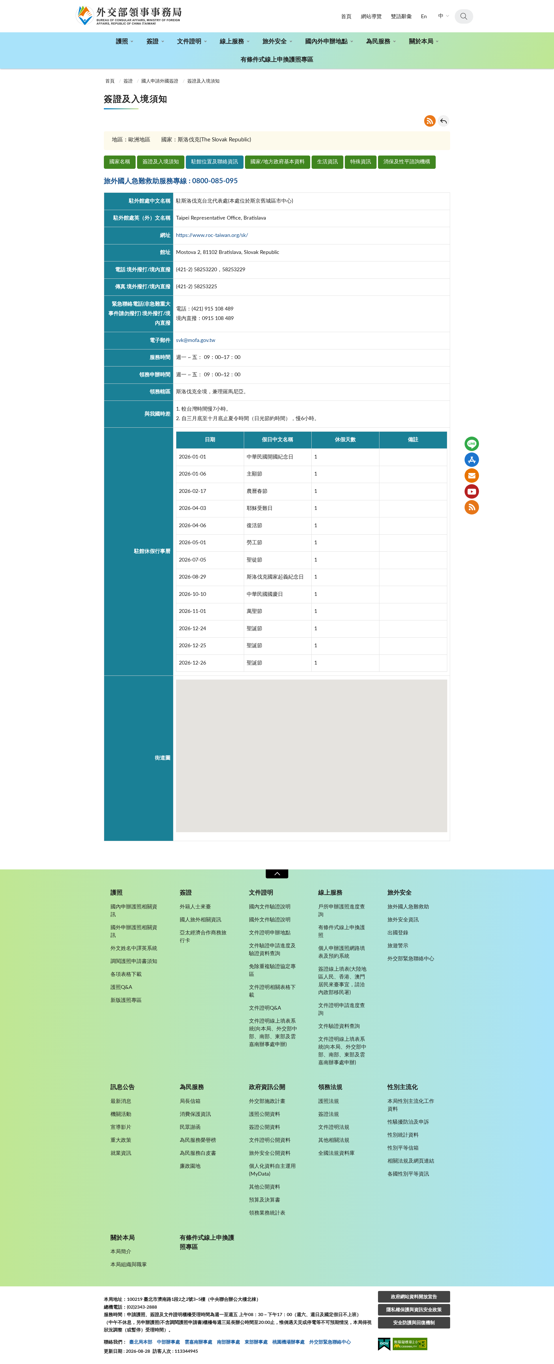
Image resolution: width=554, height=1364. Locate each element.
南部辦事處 (228, 1342)
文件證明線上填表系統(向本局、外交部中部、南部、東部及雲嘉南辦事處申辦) (273, 1033)
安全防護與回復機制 (414, 1322)
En (424, 16)
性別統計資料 (403, 1135)
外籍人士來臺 (195, 907)
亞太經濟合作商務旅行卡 (203, 936)
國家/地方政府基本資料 (277, 161)
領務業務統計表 (267, 1213)
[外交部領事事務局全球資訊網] (128, 15)
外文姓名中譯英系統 (134, 948)
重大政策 (121, 1140)
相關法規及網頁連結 (411, 1161)
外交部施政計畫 (267, 1101)
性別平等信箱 (403, 1148)
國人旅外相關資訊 (200, 920)
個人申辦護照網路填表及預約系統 (341, 952)
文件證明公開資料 (270, 1140)
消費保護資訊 (195, 1114)
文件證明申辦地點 (270, 932)
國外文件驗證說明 (270, 920)
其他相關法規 (333, 1140)
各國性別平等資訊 (408, 1174)
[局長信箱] (472, 475)
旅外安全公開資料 (270, 1153)
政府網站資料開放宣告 (414, 1296)
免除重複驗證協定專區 (272, 970)
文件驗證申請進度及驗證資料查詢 (272, 949)
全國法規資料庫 (336, 1153)
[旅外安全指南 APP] (472, 459)
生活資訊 (327, 161)
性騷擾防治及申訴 (408, 1122)
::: (3, 5)
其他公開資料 (264, 1187)
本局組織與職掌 (129, 1264)
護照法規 (328, 1101)
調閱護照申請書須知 (134, 961)
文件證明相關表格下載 (272, 991)
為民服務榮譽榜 (198, 1140)
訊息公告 (123, 1087)
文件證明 (189, 41)
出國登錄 (398, 932)
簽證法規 (328, 1114)
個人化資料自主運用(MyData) (272, 1170)
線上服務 (232, 41)
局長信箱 (190, 1101)
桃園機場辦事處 (288, 1342)
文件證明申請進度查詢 (341, 1009)
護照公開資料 (264, 1114)
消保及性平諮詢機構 (406, 161)
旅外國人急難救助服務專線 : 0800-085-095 (171, 181)
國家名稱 (119, 161)
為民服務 (378, 41)
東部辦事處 (256, 1342)
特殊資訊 (360, 161)
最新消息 (121, 1101)
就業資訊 (121, 1153)
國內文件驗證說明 (270, 907)
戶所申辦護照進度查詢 (341, 910)
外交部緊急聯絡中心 (411, 958)
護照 (122, 41)
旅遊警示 (398, 945)
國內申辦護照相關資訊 (134, 910)
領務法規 (330, 1087)
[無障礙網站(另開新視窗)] (410, 1345)
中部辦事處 (168, 1342)
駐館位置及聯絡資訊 (214, 161)
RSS (430, 121)
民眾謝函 (190, 1127)
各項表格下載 (126, 974)
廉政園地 (190, 1166)
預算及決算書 (264, 1200)
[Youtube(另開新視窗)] (472, 491)
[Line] (472, 444)
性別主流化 (403, 1087)
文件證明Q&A (265, 1008)
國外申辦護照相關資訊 (134, 931)
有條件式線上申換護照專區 (277, 60)
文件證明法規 (333, 1127)
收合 (277, 873)
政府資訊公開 (267, 1087)
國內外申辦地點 (326, 41)
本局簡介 (121, 1251)
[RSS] (472, 507)
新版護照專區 (126, 1000)
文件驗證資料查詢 (339, 1026)
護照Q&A (121, 987)
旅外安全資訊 (403, 920)
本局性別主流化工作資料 (411, 1105)
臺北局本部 (140, 1342)
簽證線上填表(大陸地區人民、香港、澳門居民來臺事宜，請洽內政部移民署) (342, 981)
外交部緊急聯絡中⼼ (330, 1342)
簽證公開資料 (264, 1127)
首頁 (346, 16)
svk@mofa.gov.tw (195, 340)
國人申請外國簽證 (159, 81)
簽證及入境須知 (161, 161)
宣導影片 (121, 1127)
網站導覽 (371, 16)
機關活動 (121, 1114)
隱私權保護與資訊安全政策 (414, 1309)
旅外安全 (275, 41)
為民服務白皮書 (198, 1153)
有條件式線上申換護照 (341, 931)
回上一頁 (443, 121)
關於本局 (421, 41)
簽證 (153, 41)
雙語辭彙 (401, 16)
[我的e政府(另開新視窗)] (384, 1345)
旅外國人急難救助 (408, 907)
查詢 (464, 16)
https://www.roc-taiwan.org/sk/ (212, 235)
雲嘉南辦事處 (198, 1342)
